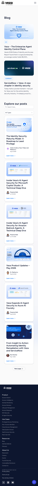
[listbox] (19, 112)
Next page (17, 368)
